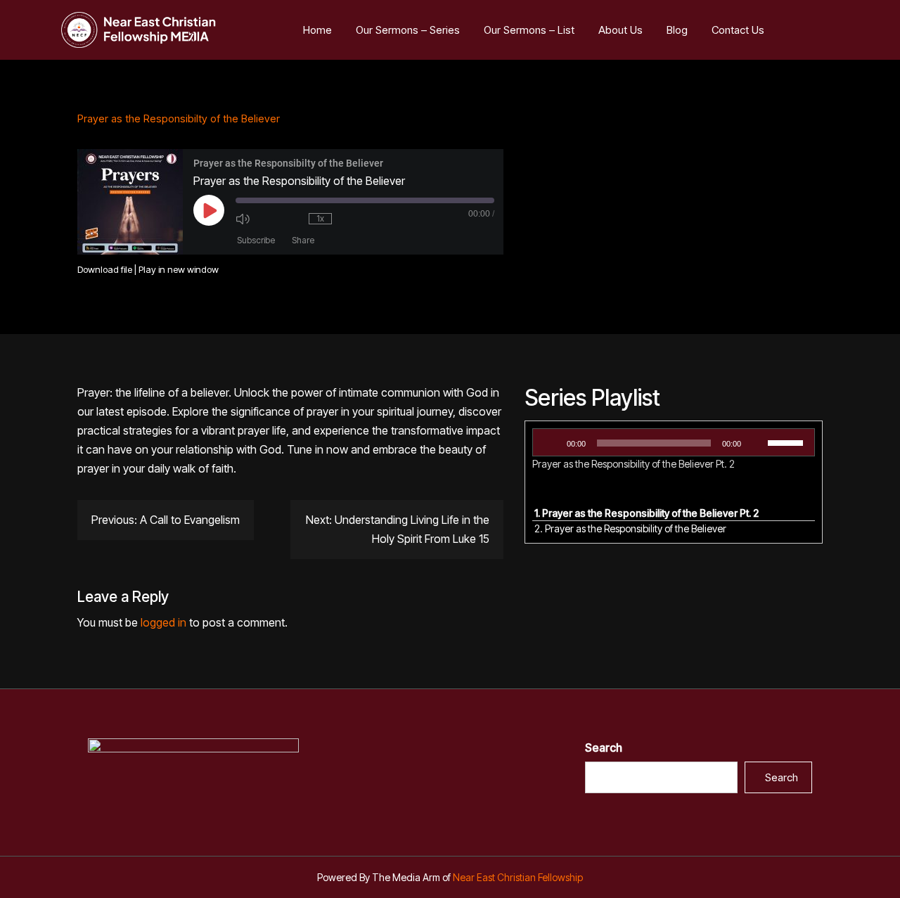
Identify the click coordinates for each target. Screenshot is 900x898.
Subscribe (256, 240)
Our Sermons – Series (408, 30)
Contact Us (738, 30)
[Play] (551, 443)
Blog (677, 30)
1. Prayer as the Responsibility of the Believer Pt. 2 (646, 513)
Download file (104, 269)
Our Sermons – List (529, 30)
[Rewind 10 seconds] (292, 219)
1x (320, 218)
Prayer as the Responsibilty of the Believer (178, 118)
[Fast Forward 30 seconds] (358, 219)
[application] (673, 442)
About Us (620, 30)
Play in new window (179, 269)
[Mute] (757, 443)
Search (603, 747)
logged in (163, 622)
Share (303, 240)
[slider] (787, 441)
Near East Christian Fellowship (518, 877)
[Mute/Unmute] (255, 219)
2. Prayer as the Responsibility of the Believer (630, 528)
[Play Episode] (208, 210)
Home (317, 30)
